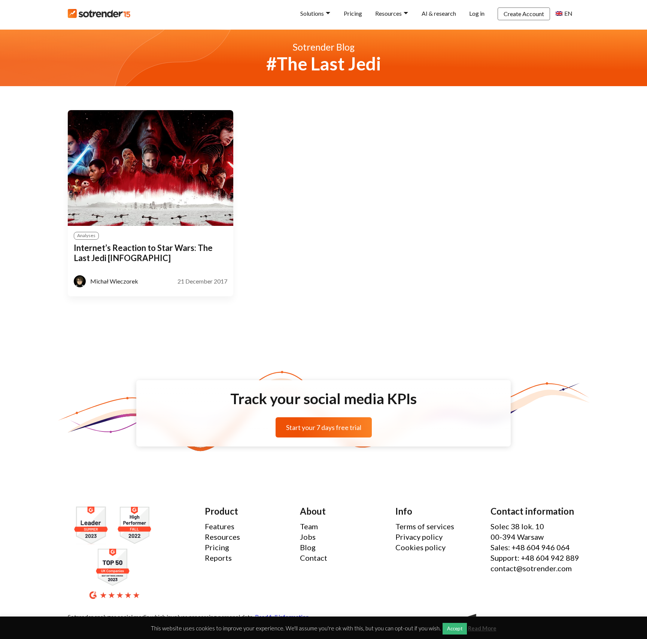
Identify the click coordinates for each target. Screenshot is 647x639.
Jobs (308, 536)
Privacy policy (419, 536)
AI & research (439, 13)
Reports (218, 557)
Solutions (312, 13)
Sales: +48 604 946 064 (530, 547)
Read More (482, 628)
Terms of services (424, 526)
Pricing (353, 13)
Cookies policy (420, 547)
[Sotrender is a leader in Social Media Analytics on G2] (93, 525)
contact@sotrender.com (531, 568)
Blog (308, 547)
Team (309, 526)
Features (219, 526)
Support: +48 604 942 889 (534, 557)
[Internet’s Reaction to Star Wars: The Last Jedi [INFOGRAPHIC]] (150, 168)
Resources (388, 13)
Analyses (86, 235)
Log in (477, 13)
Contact (313, 557)
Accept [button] (454, 629)
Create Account (524, 13)
